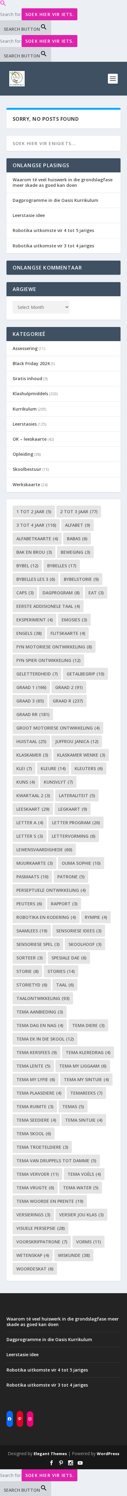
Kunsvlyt (58, 782)
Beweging (75, 552)
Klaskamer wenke (81, 755)
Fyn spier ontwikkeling (48, 660)
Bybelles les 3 (35, 579)
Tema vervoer (37, 1174)
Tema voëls (84, 1174)
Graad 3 (30, 701)
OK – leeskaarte (30, 439)
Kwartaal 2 (33, 795)
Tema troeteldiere (42, 1147)
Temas (73, 1106)
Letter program (76, 822)
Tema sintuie (83, 1120)
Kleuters (89, 768)
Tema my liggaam (82, 1066)
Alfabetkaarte (37, 538)
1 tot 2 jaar (33, 511)
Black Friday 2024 (31, 363)
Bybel (27, 566)
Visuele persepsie (40, 1228)
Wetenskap (32, 1255)
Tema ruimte (34, 1106)
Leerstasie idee (29, 215)
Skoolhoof (84, 944)
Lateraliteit (77, 795)
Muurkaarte (34, 863)
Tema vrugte (35, 1188)
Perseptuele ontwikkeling (51, 890)
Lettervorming (73, 836)
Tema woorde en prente (49, 1201)
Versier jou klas (81, 1215)
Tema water (80, 1188)
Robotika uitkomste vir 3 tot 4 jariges (53, 246)
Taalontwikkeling (42, 998)
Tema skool (33, 1133)
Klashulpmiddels (30, 393)
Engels (29, 633)
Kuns (25, 782)
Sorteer (29, 958)
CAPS (25, 593)
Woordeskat (34, 1269)
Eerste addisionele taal (48, 606)
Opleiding (23, 454)
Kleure (53, 768)
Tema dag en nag (39, 1025)
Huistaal (31, 741)
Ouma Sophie (81, 863)
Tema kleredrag (88, 1052)
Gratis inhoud (27, 378)
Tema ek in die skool (45, 1039)
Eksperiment (34, 620)
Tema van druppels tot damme (56, 1160)
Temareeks (86, 1093)
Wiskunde (74, 1255)
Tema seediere (36, 1120)
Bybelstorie (81, 579)
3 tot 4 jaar (36, 525)
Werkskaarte (26, 484)
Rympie (96, 917)
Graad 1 (31, 687)
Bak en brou (34, 552)
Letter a (29, 822)
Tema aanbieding (39, 1012)
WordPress (108, 1453)
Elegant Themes (50, 1453)
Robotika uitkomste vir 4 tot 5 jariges (53, 230)
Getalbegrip (85, 674)
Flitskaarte (68, 633)
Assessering (25, 348)
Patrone (70, 877)
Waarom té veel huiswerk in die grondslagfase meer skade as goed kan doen (63, 182)
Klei (24, 768)
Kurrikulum (25, 409)
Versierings (33, 1215)
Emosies (74, 620)
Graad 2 (69, 687)
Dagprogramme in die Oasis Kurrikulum (55, 200)
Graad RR (32, 714)
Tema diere (88, 1025)
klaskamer (32, 755)
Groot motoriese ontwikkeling (58, 728)
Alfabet (77, 525)
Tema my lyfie (35, 1079)
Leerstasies (25, 424)
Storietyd (31, 985)
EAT (96, 593)
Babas (77, 538)
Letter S (29, 836)
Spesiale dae (68, 958)
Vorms (88, 1242)
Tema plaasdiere (38, 1093)
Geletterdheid (37, 674)
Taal (65, 985)
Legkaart (72, 809)
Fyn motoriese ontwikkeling (54, 647)
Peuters (29, 904)
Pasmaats (32, 877)
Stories (61, 971)
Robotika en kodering (46, 917)
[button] (3, 4)
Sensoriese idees (78, 931)
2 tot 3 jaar (78, 511)
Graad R (68, 701)
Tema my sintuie (86, 1079)
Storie (27, 971)
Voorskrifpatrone (41, 1242)
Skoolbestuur (27, 469)
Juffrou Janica (76, 741)
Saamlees (31, 931)
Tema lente (33, 1066)
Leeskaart (32, 809)
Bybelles (61, 566)
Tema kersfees (36, 1052)
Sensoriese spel (37, 944)
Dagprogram (61, 593)
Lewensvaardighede (44, 849)
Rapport (64, 904)
